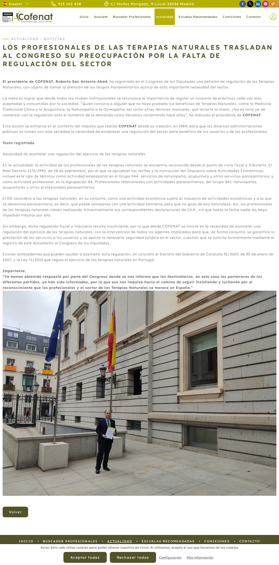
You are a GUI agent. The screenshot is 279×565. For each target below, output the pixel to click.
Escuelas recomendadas (198, 17)
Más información (200, 557)
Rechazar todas (133, 557)
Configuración (170, 557)
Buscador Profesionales (132, 17)
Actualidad (119, 541)
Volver (15, 512)
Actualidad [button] (164, 17)
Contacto (253, 17)
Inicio (84, 17)
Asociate (101, 17)
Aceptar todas (85, 557)
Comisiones (232, 17)
